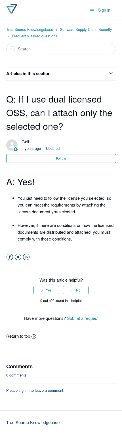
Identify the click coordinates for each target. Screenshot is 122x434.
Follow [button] (61, 158)
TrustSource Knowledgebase (29, 29)
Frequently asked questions (34, 36)
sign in (24, 390)
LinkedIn (26, 257)
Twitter (18, 257)
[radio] (46, 290)
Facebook (9, 257)
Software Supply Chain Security (86, 29)
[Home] (12, 13)
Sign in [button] (104, 10)
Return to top (18, 336)
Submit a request (82, 318)
